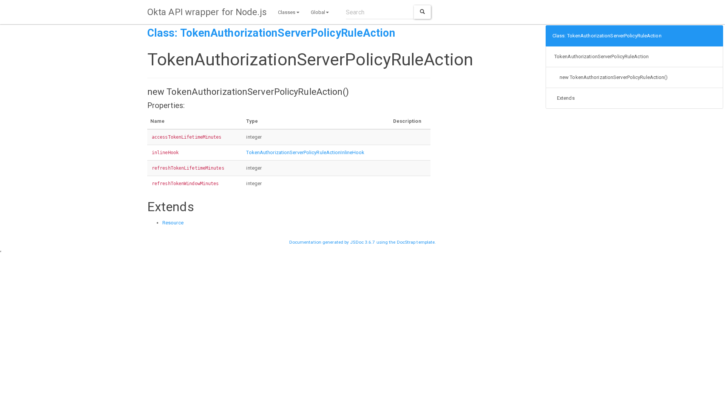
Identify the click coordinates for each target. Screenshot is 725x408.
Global (318, 12)
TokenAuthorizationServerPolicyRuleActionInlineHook (305, 152)
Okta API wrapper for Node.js (207, 12)
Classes (287, 12)
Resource (173, 223)
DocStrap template (416, 242)
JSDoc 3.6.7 (362, 242)
